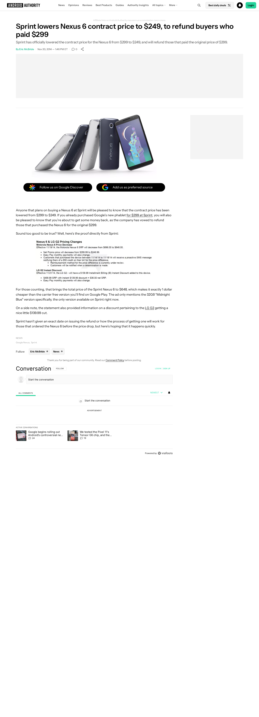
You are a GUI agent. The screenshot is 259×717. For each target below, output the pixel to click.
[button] (129, 5)
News (61, 5)
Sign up (166, 368)
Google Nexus (23, 342)
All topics (157, 5)
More (172, 5)
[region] (94, 411)
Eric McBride (26, 49)
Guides (120, 5)
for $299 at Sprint (139, 215)
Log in (158, 368)
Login (251, 5)
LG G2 (149, 308)
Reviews (87, 5)
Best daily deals (217, 5)
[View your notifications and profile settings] (169, 392)
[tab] (26, 393)
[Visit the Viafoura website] (165, 453)
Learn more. (160, 20)
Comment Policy (115, 360)
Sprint (34, 342)
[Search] (199, 5)
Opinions (73, 5)
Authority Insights (138, 5)
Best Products (104, 5)
